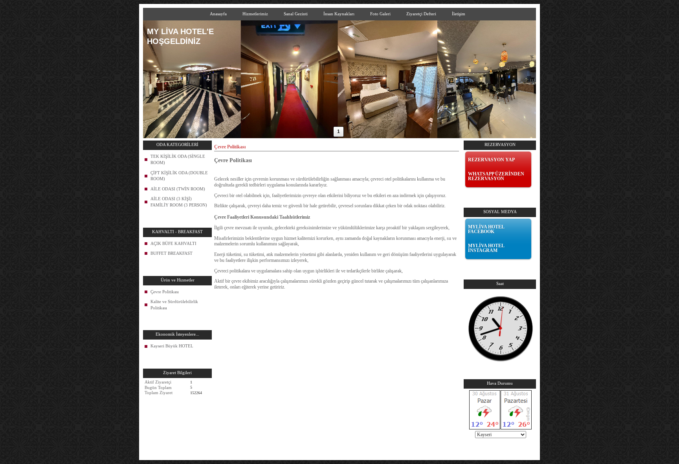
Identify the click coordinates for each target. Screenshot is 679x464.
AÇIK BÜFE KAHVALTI (173, 243)
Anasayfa (218, 13)
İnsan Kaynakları (338, 13)
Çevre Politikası (164, 291)
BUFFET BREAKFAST (171, 253)
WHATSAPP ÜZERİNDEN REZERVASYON (496, 176)
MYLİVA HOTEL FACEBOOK (486, 229)
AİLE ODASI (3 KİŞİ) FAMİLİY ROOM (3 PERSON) (178, 201)
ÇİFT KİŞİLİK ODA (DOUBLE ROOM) (179, 175)
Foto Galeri (380, 13)
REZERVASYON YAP (491, 160)
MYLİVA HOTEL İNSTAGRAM (486, 248)
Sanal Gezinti (296, 13)
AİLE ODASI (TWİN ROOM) (177, 188)
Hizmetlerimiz (255, 13)
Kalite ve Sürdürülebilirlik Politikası (174, 304)
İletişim (458, 13)
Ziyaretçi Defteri (421, 13)
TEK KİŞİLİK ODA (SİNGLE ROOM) (177, 159)
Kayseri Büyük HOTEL (171, 345)
